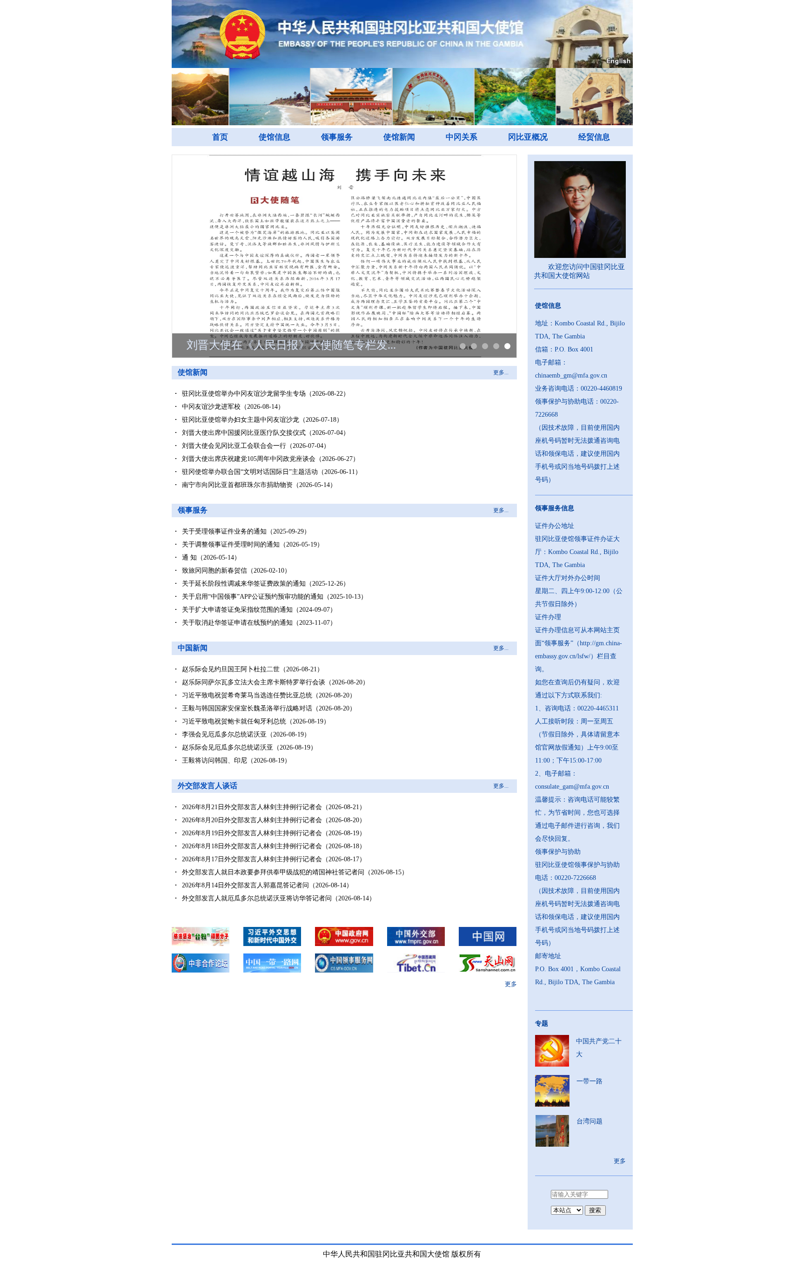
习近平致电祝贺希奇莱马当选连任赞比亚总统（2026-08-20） (269, 695)
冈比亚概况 (528, 137)
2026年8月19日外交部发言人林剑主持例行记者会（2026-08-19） (274, 833)
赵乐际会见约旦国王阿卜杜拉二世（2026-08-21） (252, 669)
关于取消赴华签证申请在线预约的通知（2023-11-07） (259, 622)
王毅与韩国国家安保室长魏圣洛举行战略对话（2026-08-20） (269, 708)
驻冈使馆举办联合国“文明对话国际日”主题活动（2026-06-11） (272, 471)
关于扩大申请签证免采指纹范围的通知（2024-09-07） (259, 609)
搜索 (595, 1210)
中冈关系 (461, 137)
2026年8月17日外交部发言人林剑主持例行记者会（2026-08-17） (274, 859)
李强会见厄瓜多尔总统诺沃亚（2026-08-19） (246, 734)
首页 (220, 137)
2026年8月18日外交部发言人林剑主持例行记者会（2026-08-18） (274, 846)
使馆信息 (274, 137)
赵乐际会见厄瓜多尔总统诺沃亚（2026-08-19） (249, 747)
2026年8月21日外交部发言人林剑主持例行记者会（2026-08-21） (274, 807)
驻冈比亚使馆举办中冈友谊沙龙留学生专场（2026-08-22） (265, 393)
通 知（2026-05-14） (211, 557)
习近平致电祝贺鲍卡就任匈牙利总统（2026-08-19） (256, 721)
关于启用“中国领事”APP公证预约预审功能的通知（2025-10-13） (274, 596)
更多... (501, 372)
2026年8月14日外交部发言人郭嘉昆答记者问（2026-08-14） (267, 885)
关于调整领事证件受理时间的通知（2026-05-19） (252, 544)
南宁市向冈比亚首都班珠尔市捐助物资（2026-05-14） (259, 484)
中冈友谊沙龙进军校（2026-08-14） (233, 406)
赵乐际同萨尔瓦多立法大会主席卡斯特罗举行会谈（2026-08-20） (275, 682)
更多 (511, 983)
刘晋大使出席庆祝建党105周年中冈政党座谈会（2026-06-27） (270, 458)
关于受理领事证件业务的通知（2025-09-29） (246, 531)
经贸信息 (594, 137)
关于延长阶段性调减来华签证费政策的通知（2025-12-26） (265, 583)
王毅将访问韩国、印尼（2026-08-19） (236, 760)
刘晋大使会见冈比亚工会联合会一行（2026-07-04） (256, 445)
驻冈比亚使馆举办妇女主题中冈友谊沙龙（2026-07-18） (262, 419)
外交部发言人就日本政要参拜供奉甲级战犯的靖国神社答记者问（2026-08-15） (295, 872)
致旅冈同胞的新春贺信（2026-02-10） (236, 570)
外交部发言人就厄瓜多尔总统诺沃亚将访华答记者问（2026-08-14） (278, 898)
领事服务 (337, 137)
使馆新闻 (399, 137)
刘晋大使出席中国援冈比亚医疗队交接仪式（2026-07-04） (265, 432)
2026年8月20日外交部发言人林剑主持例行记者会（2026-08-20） (274, 820)
